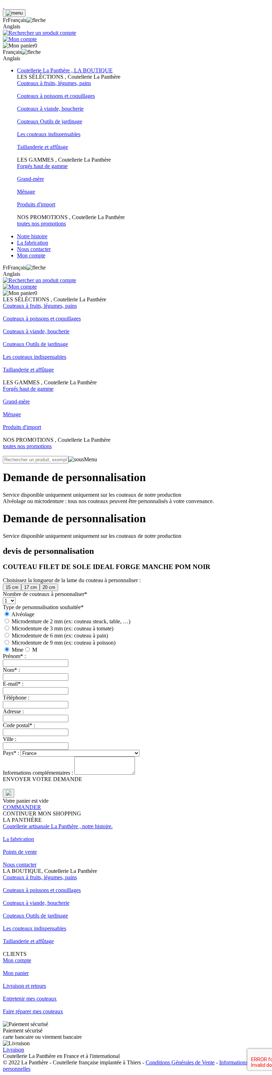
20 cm (48, 587)
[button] (24, 20)
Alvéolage (22, 614)
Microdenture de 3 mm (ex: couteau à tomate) (62, 628)
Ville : (9, 739)
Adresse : (13, 711)
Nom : (11, 670)
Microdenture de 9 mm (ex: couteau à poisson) (63, 643)
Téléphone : (16, 698)
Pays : (12, 753)
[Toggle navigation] (14, 13)
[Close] (8, 793)
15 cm (12, 587)
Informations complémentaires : (38, 773)
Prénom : (14, 656)
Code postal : (19, 725)
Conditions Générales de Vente (180, 1062)
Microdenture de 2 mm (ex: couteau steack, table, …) (71, 621)
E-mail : (13, 684)
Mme (17, 650)
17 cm (30, 587)
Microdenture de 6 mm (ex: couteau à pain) (60, 636)
